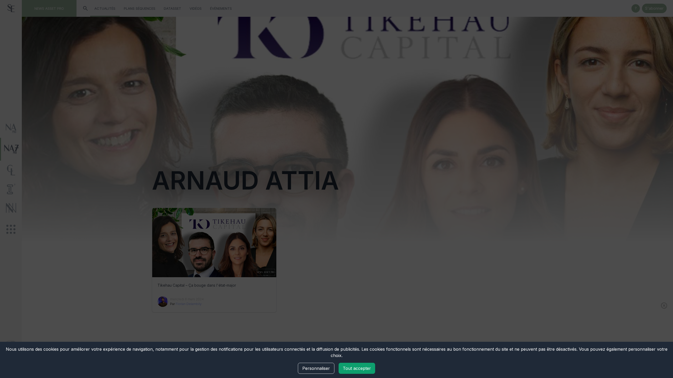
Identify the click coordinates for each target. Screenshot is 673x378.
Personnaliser (316, 368)
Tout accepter (357, 368)
